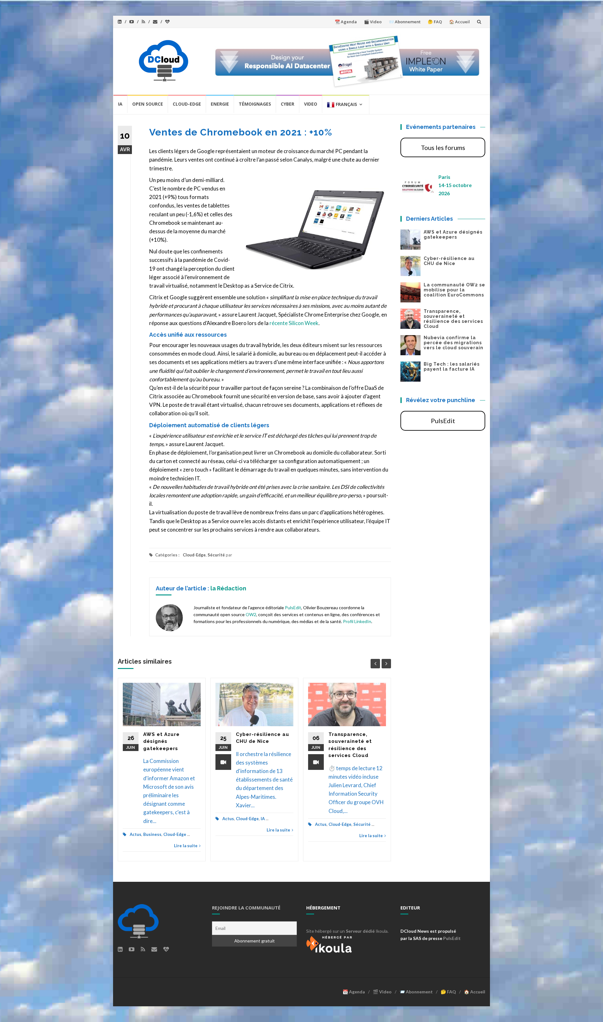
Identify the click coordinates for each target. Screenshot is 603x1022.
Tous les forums (443, 147)
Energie (220, 104)
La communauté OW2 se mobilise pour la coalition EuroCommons (454, 289)
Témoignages (255, 104)
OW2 (251, 614)
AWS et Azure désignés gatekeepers (161, 741)
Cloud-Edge (187, 104)
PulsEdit (293, 607)
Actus (135, 834)
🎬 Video (373, 22)
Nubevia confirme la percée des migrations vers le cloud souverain (453, 342)
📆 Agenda (346, 22)
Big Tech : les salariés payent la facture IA (452, 367)
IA (120, 104)
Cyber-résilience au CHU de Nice (449, 261)
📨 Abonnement (405, 22)
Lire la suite (186, 845)
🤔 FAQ (435, 22)
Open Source (147, 104)
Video (310, 104)
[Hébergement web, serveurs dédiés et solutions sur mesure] (329, 943)
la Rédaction (228, 588)
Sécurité (216, 554)
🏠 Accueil (459, 22)
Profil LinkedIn (357, 621)
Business (152, 834)
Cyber (287, 104)
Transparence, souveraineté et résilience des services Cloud (453, 319)
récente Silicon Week (293, 323)
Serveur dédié (360, 931)
